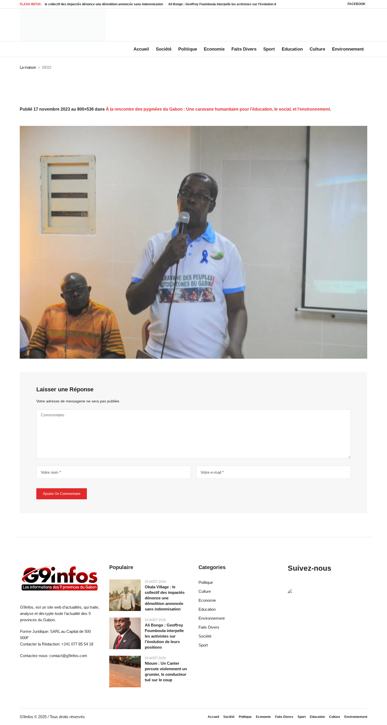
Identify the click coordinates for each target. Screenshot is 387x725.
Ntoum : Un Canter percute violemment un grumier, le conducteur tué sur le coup (166, 671)
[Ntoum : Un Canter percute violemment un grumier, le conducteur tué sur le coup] (125, 671)
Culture (205, 591)
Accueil (213, 717)
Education (207, 609)
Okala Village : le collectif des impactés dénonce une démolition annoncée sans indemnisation (165, 598)
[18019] (193, 242)
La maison (28, 67)
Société (205, 636)
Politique (206, 582)
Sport (203, 645)
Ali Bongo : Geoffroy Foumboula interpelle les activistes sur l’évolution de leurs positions (208, 4)
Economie (207, 600)
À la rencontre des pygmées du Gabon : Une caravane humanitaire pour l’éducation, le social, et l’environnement (218, 109)
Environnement (212, 618)
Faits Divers (209, 627)
